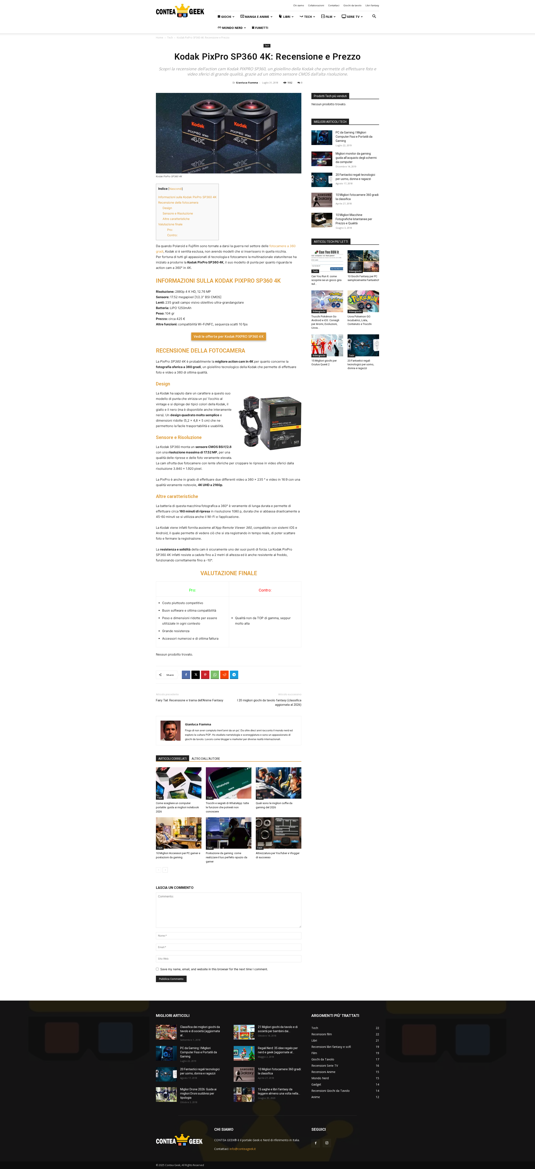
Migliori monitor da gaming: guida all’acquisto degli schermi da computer (356, 158)
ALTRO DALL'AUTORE (206, 758)
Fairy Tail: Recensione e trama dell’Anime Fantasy (189, 700)
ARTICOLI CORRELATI (172, 758)
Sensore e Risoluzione (178, 213)
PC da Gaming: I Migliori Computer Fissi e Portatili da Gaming (354, 136)
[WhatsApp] (215, 675)
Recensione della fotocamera (178, 202)
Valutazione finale (170, 224)
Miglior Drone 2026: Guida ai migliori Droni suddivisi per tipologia (198, 1093)
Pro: (170, 229)
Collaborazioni (316, 5)
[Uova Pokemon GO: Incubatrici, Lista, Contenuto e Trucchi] (363, 301)
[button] (374, 17)
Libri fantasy (372, 5)
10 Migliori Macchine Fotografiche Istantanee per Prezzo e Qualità (354, 219)
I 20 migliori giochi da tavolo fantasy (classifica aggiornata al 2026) (269, 702)
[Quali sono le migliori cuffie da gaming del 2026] (278, 783)
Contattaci (333, 5)
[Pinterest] (205, 675)
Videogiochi (355, 271)
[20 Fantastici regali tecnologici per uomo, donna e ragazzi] (321, 180)
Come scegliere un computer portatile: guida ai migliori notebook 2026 (177, 807)
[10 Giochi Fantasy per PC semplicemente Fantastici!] (363, 261)
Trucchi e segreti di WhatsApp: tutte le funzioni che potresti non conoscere (227, 807)
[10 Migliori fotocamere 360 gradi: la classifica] (321, 200)
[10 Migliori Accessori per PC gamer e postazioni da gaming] (178, 833)
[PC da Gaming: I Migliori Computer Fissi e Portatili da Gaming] (321, 138)
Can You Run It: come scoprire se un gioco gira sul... (326, 280)
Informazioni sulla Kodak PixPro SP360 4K (187, 197)
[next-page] (165, 870)
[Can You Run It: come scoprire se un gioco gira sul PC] (327, 261)
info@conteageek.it (243, 1149)
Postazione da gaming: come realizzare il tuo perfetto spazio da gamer (226, 857)
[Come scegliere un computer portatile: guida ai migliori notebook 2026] (178, 783)
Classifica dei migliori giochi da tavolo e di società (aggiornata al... (200, 1031)
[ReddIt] (224, 675)
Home (159, 37)
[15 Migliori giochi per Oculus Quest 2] (327, 345)
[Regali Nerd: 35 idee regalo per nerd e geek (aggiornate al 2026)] (244, 1054)
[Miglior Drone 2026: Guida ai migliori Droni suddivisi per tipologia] (166, 1095)
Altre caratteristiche (176, 219)
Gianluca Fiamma (247, 82)
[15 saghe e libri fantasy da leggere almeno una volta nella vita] (244, 1095)
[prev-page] (158, 870)
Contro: (172, 235)
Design (167, 208)
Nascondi (175, 188)
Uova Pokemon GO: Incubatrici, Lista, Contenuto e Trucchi (360, 320)
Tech (170, 37)
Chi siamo (298, 5)
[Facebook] (186, 675)
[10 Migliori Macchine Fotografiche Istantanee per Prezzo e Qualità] (321, 220)
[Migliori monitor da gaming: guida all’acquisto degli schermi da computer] (321, 159)
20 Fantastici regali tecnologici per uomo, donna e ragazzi (361, 364)
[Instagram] (327, 1143)
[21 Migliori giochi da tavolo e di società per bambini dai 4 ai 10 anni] (244, 1033)
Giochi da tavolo (352, 5)
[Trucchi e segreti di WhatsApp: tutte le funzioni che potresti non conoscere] (228, 783)
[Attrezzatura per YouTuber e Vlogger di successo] (278, 833)
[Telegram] (234, 675)
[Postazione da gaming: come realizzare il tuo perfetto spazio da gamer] (228, 833)
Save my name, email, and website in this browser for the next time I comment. (214, 969)
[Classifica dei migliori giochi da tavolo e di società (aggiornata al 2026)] (166, 1033)
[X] (195, 675)
